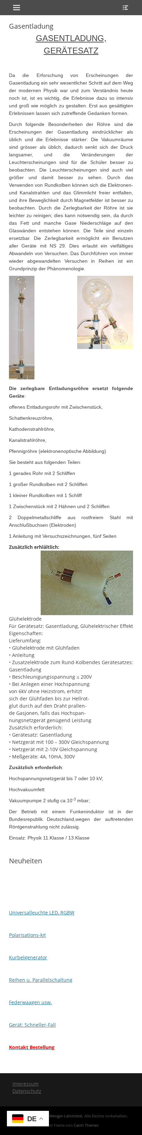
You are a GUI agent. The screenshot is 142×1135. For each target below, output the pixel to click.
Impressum (25, 1083)
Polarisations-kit (27, 935)
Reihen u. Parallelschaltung (40, 980)
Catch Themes (86, 1125)
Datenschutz (26, 1091)
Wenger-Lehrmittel (65, 1115)
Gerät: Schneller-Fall (32, 1024)
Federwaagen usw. (30, 1002)
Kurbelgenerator (28, 957)
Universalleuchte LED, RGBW (41, 912)
